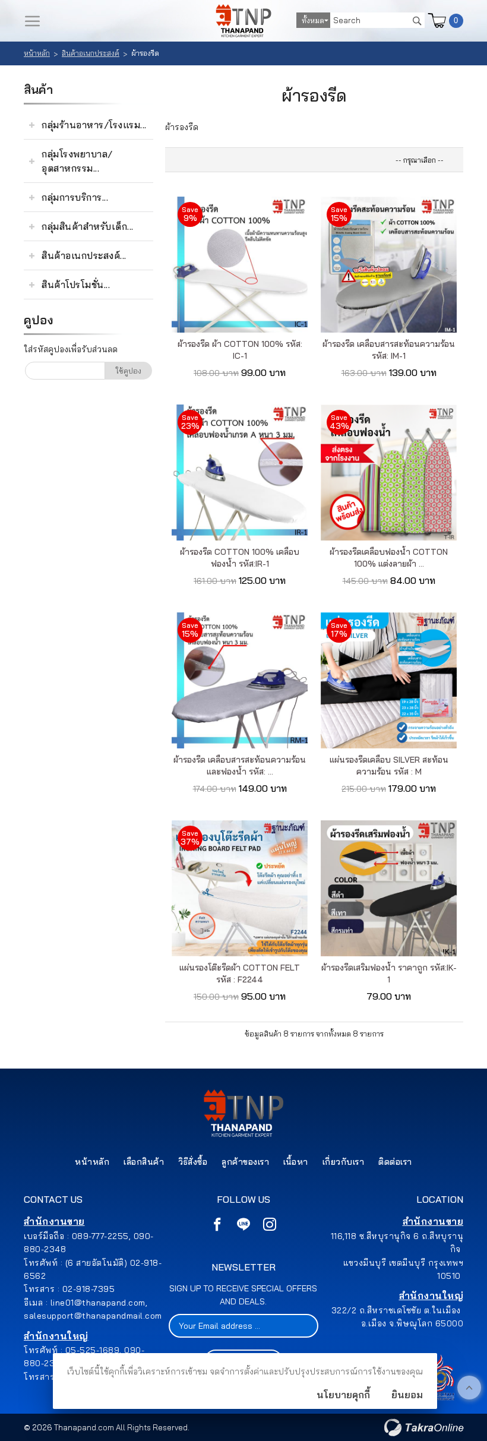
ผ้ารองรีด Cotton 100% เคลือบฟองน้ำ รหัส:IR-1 (239, 557)
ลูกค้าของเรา (245, 1161)
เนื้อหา (295, 1161)
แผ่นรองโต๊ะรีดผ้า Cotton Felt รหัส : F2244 (239, 973)
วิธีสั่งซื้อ (192, 1161)
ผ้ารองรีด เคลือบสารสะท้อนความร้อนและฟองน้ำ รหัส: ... (239, 765)
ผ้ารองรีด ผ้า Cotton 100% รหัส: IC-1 (240, 350)
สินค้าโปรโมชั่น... (76, 284)
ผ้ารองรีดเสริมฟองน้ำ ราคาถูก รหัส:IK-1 (389, 973)
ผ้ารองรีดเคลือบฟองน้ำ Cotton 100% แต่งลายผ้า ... (389, 557)
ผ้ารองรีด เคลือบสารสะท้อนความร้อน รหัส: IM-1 (388, 350)
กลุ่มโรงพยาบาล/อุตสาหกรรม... (77, 161)
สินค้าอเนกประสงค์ (90, 53)
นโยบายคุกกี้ (343, 1395)
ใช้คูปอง (128, 370)
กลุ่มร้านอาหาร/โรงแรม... (94, 125)
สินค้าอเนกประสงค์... (84, 255)
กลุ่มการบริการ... (75, 197)
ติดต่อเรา (395, 1161)
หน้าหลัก (37, 53)
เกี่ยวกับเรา (343, 1161)
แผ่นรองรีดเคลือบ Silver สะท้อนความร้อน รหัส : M (389, 765)
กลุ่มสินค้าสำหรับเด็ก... (88, 226)
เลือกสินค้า (144, 1161)
